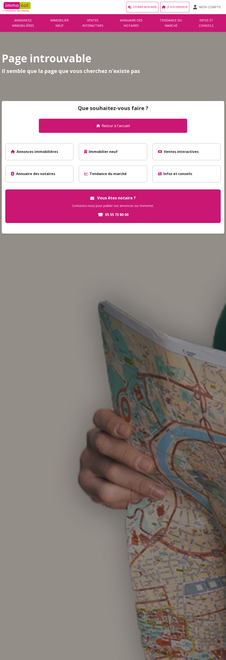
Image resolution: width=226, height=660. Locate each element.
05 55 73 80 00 (113, 214)
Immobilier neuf (59, 23)
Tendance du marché (171, 23)
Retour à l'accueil (116, 125)
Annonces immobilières (23, 23)
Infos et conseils (206, 23)
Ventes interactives (92, 23)
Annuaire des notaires (131, 23)
